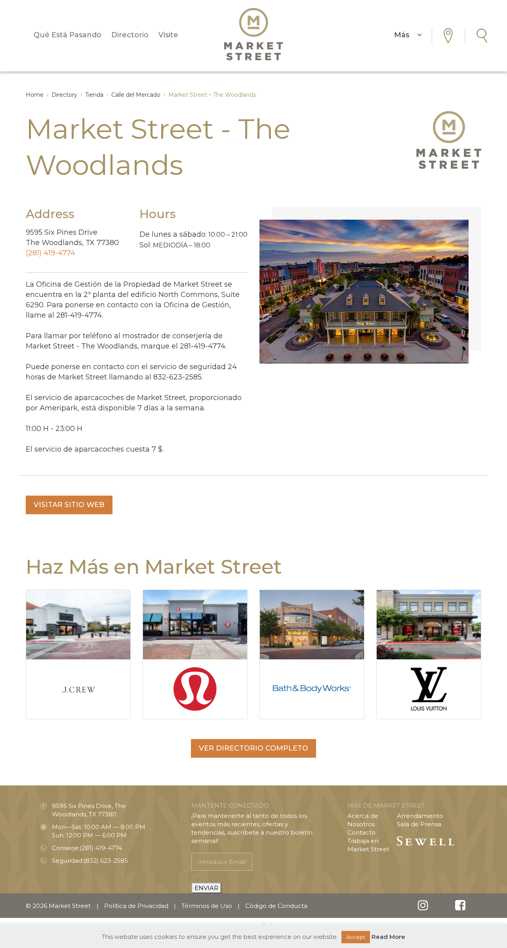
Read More (388, 936)
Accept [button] (355, 937)
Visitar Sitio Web (69, 504)
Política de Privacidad (136, 906)
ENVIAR (206, 888)
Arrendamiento (420, 816)
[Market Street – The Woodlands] (253, 34)
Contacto (361, 832)
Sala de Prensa (419, 824)
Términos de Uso (206, 906)
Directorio (130, 35)
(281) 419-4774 (50, 253)
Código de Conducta (276, 906)
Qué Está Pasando (67, 35)
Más (405, 35)
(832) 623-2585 (106, 860)
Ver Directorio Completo (253, 748)
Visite (168, 35)
